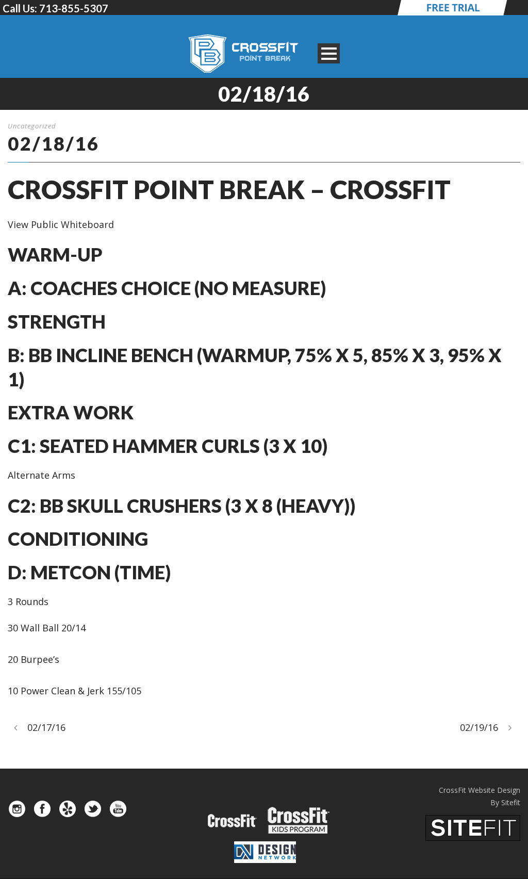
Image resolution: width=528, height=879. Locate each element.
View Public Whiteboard (61, 224)
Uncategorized (32, 126)
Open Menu (329, 53)
